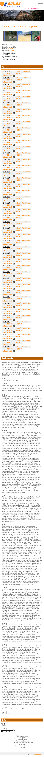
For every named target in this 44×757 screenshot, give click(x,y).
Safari (5, 58)
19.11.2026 (6, 115)
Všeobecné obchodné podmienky (23, 742)
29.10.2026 (6, 103)
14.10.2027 (6, 259)
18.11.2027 (6, 284)
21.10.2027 (6, 265)
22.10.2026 (6, 97)
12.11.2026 (6, 109)
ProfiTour (37, 754)
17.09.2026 (6, 84)
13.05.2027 (6, 197)
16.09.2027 (6, 253)
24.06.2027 (6, 203)
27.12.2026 (6, 128)
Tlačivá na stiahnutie (22, 736)
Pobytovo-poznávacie (10, 56)
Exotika (5, 55)
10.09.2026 (6, 78)
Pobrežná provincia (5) (8, 730)
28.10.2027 (6, 272)
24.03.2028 (6, 334)
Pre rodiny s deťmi (9, 59)
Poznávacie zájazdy (9, 53)
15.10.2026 (6, 90)
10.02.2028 (6, 315)
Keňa (11, 44)
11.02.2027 (6, 147)
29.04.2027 (6, 184)
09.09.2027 (6, 247)
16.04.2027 (6, 178)
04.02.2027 (6, 140)
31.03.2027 (6, 172)
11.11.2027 (6, 278)
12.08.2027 (6, 234)
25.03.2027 (6, 165)
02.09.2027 (6, 240)
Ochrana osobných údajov (23, 746)
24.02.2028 (6, 328)
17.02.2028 (6, 322)
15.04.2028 (6, 347)
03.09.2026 (6, 71)
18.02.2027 (6, 153)
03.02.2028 (6, 309)
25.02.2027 (6, 159)
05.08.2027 (6, 228)
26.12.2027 (6, 297)
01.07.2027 (6, 209)
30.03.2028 (6, 341)
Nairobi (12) (4, 728)
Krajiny (4, 723)
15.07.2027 (6, 215)
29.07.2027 (6, 222)
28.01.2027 (6, 134)
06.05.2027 (6, 190)
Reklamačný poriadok (22, 741)
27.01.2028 (6, 303)
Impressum (22, 744)
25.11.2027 (6, 290)
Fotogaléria (22, 738)
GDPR (23, 747)
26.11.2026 (6, 122)
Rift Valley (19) (5, 731)
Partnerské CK (22, 739)
